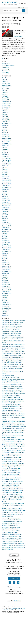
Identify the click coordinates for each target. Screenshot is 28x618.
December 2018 (6, 182)
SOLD (24, 7)
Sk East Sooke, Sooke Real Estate (11, 472)
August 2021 (5, 165)
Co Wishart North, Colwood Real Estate (12, 337)
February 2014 (6, 284)
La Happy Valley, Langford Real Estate (12, 388)
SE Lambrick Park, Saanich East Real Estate (13, 450)
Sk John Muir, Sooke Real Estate (10, 474)
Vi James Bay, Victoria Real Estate (11, 527)
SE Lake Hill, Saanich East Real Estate (12, 448)
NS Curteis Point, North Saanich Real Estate (14, 426)
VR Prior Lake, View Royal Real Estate (12, 538)
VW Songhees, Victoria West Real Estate (13, 543)
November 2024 (6, 103)
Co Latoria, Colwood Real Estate (10, 330)
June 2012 (5, 313)
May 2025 (4, 94)
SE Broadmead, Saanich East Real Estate (13, 439)
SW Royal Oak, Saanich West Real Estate (13, 503)
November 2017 (6, 206)
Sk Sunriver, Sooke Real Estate (10, 485)
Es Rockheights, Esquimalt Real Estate (12, 361)
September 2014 (6, 271)
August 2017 (5, 211)
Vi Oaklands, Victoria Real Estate (10, 531)
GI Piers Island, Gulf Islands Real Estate (12, 364)
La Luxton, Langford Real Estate (10, 395)
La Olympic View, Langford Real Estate (12, 399)
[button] (14, 578)
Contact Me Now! (14, 578)
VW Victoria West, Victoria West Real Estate (13, 545)
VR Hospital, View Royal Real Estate (11, 536)
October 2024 (5, 105)
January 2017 (5, 222)
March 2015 (5, 262)
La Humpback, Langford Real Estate (11, 390)
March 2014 (5, 282)
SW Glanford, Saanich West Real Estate (12, 490)
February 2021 (6, 176)
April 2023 (5, 132)
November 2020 (6, 180)
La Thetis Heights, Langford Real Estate (13, 401)
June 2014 (5, 277)
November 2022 (6, 140)
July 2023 (4, 127)
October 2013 (5, 291)
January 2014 (5, 286)
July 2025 (4, 90)
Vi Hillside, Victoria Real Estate (10, 525)
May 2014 (4, 279)
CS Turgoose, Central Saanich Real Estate (13, 351)
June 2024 (5, 112)
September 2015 (6, 251)
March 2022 (5, 154)
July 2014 (4, 275)
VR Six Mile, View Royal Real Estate (11, 540)
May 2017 (4, 217)
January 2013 (5, 302)
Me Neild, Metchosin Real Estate (11, 410)
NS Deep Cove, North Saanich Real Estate (13, 430)
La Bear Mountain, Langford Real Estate (13, 379)
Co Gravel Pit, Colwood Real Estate (11, 324)
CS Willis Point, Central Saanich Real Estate (13, 353)
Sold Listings (5, 72)
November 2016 (6, 226)
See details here (18, 36)
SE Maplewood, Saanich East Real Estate (13, 452)
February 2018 (6, 200)
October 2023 (5, 121)
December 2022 (6, 138)
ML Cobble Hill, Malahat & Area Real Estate (13, 414)
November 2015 (6, 248)
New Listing (5, 67)
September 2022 (6, 143)
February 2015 (6, 264)
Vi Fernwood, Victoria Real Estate (11, 523)
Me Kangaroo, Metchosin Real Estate (12, 408)
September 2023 (6, 123)
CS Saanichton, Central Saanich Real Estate (13, 348)
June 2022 (5, 149)
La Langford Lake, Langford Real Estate (13, 392)
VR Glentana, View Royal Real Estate (11, 534)
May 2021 (4, 171)
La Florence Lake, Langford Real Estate (12, 383)
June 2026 (5, 81)
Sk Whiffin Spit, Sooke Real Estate (11, 487)
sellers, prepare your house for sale (12, 461)
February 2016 (6, 242)
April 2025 (5, 96)
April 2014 (5, 281)
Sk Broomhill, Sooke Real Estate (10, 470)
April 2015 (5, 260)
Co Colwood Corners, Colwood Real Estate (13, 320)
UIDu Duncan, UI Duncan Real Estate (12, 512)
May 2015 (4, 259)
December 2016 (6, 224)
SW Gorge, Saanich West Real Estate (12, 492)
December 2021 (6, 158)
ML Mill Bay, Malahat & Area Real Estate (13, 415)
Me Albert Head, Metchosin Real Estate (12, 406)
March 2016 (5, 240)
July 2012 (4, 312)
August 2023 (5, 125)
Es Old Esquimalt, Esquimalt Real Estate (12, 359)
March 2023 (5, 134)
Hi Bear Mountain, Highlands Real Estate (13, 366)
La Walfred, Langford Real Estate (11, 403)
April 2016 (5, 238)
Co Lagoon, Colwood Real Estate (11, 328)
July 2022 (4, 147)
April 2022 (5, 153)
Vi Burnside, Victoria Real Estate (10, 518)
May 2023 (4, 131)
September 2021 (6, 164)
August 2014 (5, 273)
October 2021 (5, 162)
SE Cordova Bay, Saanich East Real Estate (13, 443)
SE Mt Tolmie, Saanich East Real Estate (12, 456)
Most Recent (5, 78)
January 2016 (5, 244)
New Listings (5, 69)
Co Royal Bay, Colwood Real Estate (11, 331)
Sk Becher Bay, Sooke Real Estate (11, 467)
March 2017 (5, 220)
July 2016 (4, 233)
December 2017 (6, 204)
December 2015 (6, 246)
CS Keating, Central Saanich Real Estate (12, 346)
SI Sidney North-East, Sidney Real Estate (13, 463)
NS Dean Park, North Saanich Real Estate (13, 428)
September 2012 (6, 308)
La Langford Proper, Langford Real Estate (13, 393)
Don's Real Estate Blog (8, 65)
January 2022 (5, 156)
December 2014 (6, 266)
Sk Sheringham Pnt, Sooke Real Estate (12, 481)
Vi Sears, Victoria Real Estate (9, 532)
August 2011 (5, 315)
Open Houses (6, 71)
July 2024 (4, 110)
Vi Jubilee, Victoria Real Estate (10, 529)
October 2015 (5, 249)
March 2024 (5, 118)
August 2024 (5, 109)
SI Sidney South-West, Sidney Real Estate (13, 465)
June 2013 (5, 299)
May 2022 (4, 151)
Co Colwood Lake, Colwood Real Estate (12, 322)
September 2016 (6, 229)
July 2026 (4, 79)
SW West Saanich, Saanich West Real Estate (13, 510)
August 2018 (5, 189)
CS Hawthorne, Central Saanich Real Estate (13, 344)
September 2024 (6, 107)
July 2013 (4, 297)
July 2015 (4, 255)
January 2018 (5, 202)
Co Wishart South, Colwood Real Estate (12, 339)
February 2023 (6, 136)
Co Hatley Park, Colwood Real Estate (12, 326)
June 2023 (5, 129)
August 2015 (5, 253)
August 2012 (5, 310)
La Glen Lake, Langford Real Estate (14, 24)
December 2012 (6, 304)
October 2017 (5, 207)
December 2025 (6, 85)
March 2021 (5, 174)
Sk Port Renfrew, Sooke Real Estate (11, 478)
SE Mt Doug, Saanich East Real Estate (12, 454)
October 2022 (5, 142)
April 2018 (5, 196)
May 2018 (4, 195)
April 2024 (5, 116)
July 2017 (4, 213)
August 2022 (5, 145)
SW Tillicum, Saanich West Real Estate (12, 509)
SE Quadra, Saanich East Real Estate (11, 457)
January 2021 (5, 178)
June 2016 (5, 235)
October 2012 (5, 306)
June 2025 (5, 92)
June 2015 (5, 257)
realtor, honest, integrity (9, 437)
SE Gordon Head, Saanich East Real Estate (13, 445)
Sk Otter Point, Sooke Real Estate (11, 476)
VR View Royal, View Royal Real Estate (12, 542)
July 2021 (4, 167)
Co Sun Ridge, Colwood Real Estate (11, 333)
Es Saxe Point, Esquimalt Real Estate (11, 362)
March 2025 (5, 98)
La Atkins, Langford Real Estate (10, 377)
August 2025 (5, 89)
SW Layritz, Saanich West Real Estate (12, 494)
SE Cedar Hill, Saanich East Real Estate (12, 441)
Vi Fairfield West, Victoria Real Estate (12, 521)
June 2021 (5, 169)
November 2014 (6, 268)
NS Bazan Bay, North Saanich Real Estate (13, 425)
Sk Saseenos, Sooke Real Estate (10, 479)
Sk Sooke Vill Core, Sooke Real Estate (12, 483)
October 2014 (5, 270)
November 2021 (6, 160)
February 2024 (6, 120)
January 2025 (5, 100)
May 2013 (4, 301)
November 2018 (6, 184)
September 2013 (6, 293)
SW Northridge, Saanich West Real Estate (13, 498)
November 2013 (6, 290)
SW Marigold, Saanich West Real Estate (12, 496)
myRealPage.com (16, 600)
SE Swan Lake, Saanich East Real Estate (12, 459)
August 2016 (5, 231)
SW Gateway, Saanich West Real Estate (12, 489)
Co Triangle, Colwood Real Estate (11, 335)
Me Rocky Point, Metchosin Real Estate (12, 412)
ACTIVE (19, 7)
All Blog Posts (6, 63)
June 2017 (5, 215)
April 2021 (5, 173)
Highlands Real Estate (8, 375)
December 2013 (6, 288)
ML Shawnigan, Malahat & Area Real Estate (13, 421)
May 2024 (4, 114)
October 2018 (5, 185)
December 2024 (6, 101)
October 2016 (5, 227)
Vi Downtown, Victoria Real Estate (11, 520)
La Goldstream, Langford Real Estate (12, 386)
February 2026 (6, 83)
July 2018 (4, 191)
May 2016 (4, 237)
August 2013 (5, 295)
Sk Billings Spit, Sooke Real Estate (11, 468)
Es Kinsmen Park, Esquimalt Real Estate (12, 357)
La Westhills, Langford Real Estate (11, 404)
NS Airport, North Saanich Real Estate (12, 423)
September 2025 (6, 87)
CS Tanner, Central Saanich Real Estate (12, 350)
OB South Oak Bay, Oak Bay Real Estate (12, 436)
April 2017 (5, 218)
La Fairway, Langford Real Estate (11, 381)
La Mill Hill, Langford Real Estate (11, 397)
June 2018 (5, 193)
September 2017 (6, 209)
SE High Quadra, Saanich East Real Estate (13, 447)
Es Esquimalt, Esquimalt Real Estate (11, 355)
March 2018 (5, 198)
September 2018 (6, 187)
